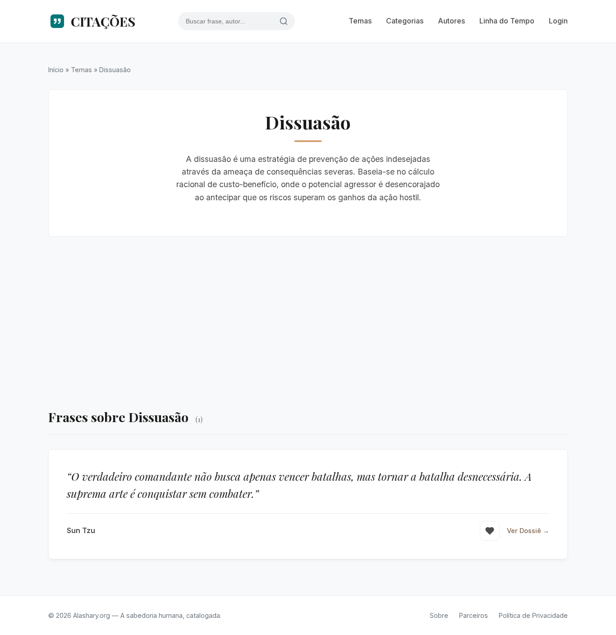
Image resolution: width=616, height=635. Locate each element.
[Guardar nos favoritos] (490, 531)
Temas (360, 20)
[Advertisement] (308, 321)
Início (56, 70)
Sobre (439, 615)
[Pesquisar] (283, 21)
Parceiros (473, 615)
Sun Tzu (81, 530)
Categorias (404, 20)
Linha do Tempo (506, 20)
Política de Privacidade (533, 615)
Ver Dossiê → (528, 530)
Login (558, 20)
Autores (451, 20)
